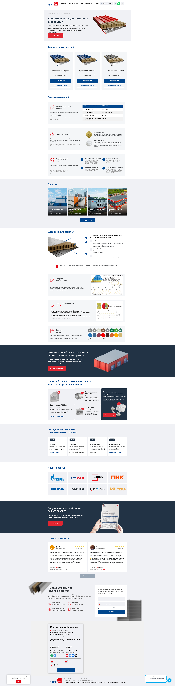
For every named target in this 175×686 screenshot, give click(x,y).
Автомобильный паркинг (75, 210)
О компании (63, 3)
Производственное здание (56, 210)
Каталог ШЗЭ (57, 661)
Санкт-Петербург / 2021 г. (75, 213)
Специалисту (88, 3)
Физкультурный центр (97, 209)
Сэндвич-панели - (56, 13)
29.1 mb (56, 662)
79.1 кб (70, 662)
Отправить (111, 611)
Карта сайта (124, 682)
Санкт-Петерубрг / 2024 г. (55, 213)
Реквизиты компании (73, 661)
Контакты (96, 3)
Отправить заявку (54, 452)
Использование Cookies (113, 682)
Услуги (76, 3)
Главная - (50, 13)
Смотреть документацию (57, 416)
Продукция (70, 3)
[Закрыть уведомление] (29, 676)
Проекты (81, 3)
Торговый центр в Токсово (115, 210)
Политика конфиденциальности (71, 682)
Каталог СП (56, 664)
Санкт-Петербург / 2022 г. (115, 213)
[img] (57, 201)
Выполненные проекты (115, 452)
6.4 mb (55, 665)
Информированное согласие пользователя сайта (93, 682)
